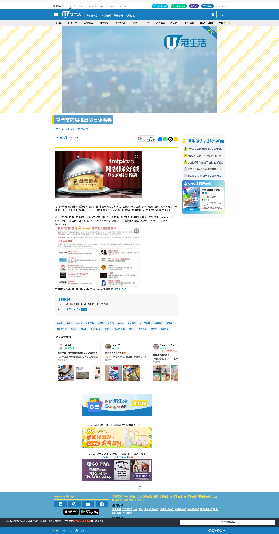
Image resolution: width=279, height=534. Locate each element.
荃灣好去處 (190, 496)
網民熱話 (116, 509)
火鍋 (111, 323)
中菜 (170, 323)
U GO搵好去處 (161, 6)
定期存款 (130, 15)
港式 (132, 328)
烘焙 (80, 323)
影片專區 (160, 23)
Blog (112, 6)
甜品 (84, 328)
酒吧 (108, 328)
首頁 (58, 129)
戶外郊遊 (128, 500)
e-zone (123, 6)
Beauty (101, 6)
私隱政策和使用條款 (82, 520)
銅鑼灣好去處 (160, 496)
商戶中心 (194, 6)
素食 (154, 328)
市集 (126, 496)
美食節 (159, 323)
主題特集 (223, 23)
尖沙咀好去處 (144, 496)
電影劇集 (83, 129)
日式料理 (145, 323)
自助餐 (132, 323)
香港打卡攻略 (207, 23)
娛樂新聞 (118, 15)
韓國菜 (165, 328)
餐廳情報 (117, 500)
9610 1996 (120, 289)
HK (70, 6)
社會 (214, 496)
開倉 (132, 496)
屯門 (84, 309)
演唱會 (58, 23)
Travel (80, 6)
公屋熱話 (106, 15)
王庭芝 (63, 137)
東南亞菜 (96, 328)
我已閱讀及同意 (228, 522)
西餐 (60, 323)
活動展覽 (117, 496)
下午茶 (90, 323)
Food (90, 6)
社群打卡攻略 (180, 6)
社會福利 (140, 500)
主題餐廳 (120, 328)
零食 (102, 323)
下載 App (209, 6)
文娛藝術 (62, 328)
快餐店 (143, 328)
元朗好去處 (176, 496)
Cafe (121, 323)
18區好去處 (188, 23)
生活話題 (69, 129)
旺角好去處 (204, 496)
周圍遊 (173, 23)
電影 (74, 328)
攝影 (70, 323)
